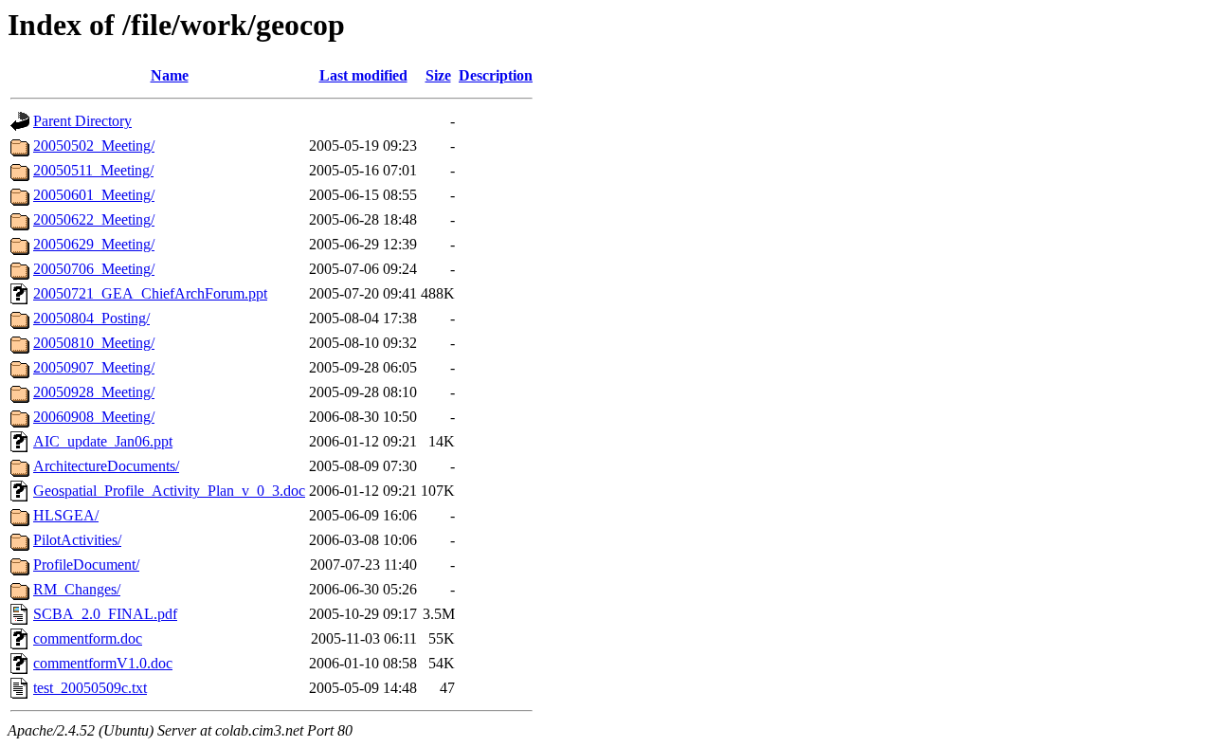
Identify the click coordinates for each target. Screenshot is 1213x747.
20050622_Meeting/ (93, 219)
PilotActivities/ (77, 540)
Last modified (363, 75)
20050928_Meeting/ (93, 392)
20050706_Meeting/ (93, 269)
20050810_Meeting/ (93, 343)
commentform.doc (87, 638)
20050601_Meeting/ (93, 195)
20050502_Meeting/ (93, 145)
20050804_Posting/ (91, 318)
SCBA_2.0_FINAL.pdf (105, 614)
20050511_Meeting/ (93, 170)
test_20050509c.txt (90, 688)
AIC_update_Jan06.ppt (102, 441)
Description (496, 75)
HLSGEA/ (66, 515)
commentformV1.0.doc (102, 663)
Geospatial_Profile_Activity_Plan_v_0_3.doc (169, 491)
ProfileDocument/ (86, 564)
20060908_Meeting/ (93, 417)
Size (438, 75)
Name (170, 75)
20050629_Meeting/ (93, 244)
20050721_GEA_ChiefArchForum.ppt (150, 293)
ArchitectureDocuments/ (106, 466)
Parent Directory (82, 121)
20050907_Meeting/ (93, 367)
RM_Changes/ (76, 589)
